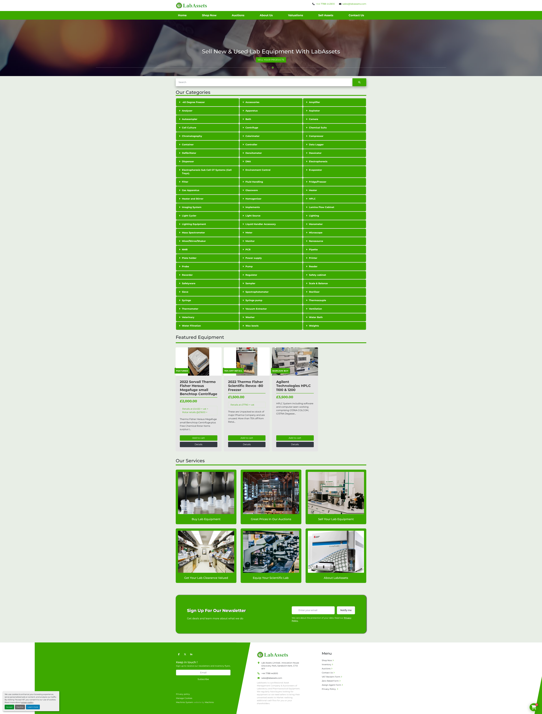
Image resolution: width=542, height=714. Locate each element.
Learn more (33, 707)
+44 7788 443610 (325, 4)
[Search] (359, 82)
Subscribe (203, 679)
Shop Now (209, 15)
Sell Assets (325, 15)
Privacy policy (183, 694)
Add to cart (198, 438)
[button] (269, 67)
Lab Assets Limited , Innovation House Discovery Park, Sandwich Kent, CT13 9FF (280, 666)
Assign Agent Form (331, 685)
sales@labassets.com (354, 4)
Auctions (238, 15)
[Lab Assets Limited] (273, 654)
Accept (9, 707)
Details (198, 444)
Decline (20, 707)
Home (182, 15)
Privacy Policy (329, 689)
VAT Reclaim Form (331, 676)
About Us (266, 15)
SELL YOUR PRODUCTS (271, 59)
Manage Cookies (184, 698)
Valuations (295, 15)
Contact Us (356, 15)
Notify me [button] (346, 610)
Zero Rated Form (330, 681)
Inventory (326, 664)
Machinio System (184, 702)
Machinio (209, 702)
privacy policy (27, 702)
